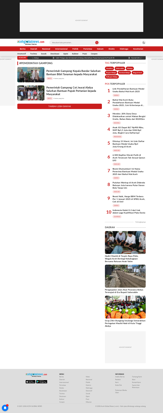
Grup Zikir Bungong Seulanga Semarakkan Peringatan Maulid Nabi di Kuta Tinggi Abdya (125, 323)
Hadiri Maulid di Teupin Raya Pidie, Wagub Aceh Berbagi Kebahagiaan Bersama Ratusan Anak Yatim (122, 258)
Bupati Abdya (111, 72)
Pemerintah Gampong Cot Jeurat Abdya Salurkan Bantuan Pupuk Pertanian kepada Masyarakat (71, 91)
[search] (96, 42)
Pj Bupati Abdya (112, 77)
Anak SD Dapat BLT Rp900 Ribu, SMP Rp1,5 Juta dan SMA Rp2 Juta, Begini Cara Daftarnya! (128, 130)
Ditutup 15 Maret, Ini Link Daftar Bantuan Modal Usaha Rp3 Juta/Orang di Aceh (129, 144)
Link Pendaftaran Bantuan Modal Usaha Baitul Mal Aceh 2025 (128, 90)
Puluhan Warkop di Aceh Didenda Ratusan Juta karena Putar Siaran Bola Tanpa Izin (129, 185)
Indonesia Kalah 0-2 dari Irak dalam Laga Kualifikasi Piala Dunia (129, 211)
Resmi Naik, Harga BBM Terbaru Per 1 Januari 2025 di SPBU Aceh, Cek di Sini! (129, 199)
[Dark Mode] (144, 42)
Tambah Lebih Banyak (59, 106)
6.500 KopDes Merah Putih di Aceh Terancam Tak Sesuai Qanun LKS (129, 157)
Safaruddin (120, 68)
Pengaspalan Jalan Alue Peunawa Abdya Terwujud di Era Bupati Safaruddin (124, 291)
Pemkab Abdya (124, 72)
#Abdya (130, 68)
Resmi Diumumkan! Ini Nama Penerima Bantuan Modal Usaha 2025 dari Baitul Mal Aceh (128, 171)
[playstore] (41, 383)
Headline (109, 68)
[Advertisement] (81, 20)
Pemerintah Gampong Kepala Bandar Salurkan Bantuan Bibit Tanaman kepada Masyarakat (73, 73)
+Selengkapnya (140, 222)
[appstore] (30, 383)
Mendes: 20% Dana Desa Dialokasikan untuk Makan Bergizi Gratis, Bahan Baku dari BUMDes (129, 116)
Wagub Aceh (137, 72)
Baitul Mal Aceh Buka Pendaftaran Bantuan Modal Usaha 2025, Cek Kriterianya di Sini (127, 104)
